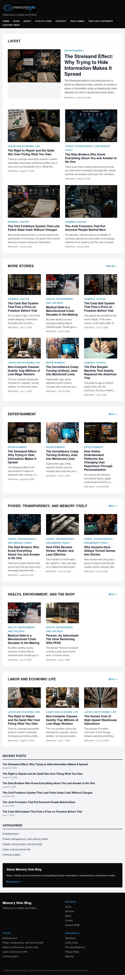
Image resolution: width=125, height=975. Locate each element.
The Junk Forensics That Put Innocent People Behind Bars (85, 228)
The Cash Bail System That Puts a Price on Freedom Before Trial (23, 307)
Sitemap (69, 956)
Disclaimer (77, 21)
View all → (111, 265)
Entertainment (74, 50)
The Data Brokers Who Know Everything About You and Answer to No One (91, 158)
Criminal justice (18, 221)
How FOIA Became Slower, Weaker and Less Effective (60, 550)
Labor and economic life (24, 146)
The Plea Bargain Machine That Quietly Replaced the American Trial (100, 372)
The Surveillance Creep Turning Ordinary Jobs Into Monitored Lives (62, 370)
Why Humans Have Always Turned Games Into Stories (99, 550)
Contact (61, 21)
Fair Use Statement (101, 21)
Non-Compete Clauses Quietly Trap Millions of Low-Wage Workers (24, 370)
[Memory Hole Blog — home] (62, 8)
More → (113, 414)
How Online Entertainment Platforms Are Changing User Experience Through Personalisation (98, 460)
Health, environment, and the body (22, 844)
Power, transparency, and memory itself (25, 839)
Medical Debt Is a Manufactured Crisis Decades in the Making (62, 311)
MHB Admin (69, 97)
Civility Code (43, 21)
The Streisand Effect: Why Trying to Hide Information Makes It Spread (88, 65)
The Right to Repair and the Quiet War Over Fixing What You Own (31, 152)
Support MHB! (11, 25)
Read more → (14, 881)
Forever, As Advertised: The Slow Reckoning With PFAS (62, 639)
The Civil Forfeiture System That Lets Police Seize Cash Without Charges (34, 228)
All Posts (69, 911)
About (27, 21)
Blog (16, 21)
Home (6, 21)
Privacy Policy (72, 951)
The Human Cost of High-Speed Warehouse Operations (100, 720)
